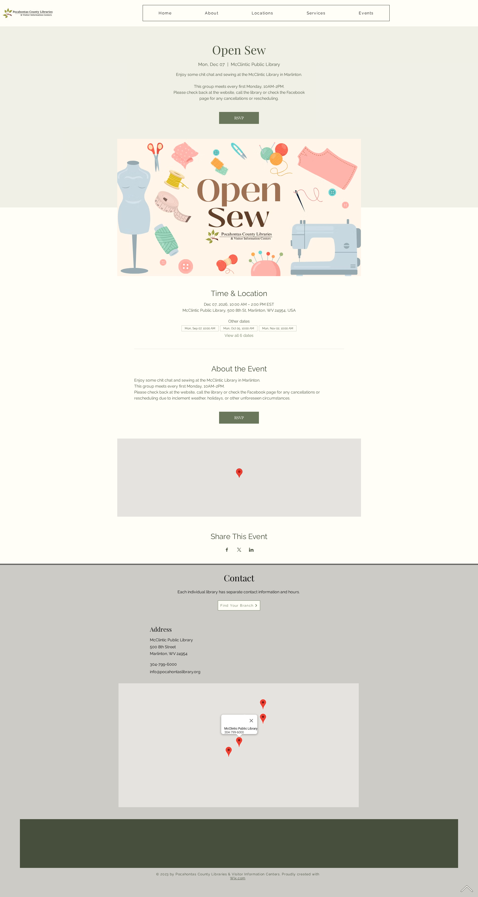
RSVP (239, 117)
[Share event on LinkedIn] (251, 550)
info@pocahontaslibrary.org (175, 671)
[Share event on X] (239, 550)
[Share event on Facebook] (227, 550)
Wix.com (237, 878)
